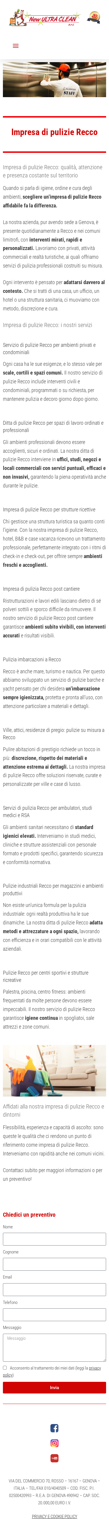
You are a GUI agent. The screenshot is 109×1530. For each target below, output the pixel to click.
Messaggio (12, 1327)
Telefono (10, 1302)
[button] (15, 45)
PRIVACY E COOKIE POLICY (54, 1516)
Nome (8, 1227)
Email (7, 1277)
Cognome (11, 1252)
